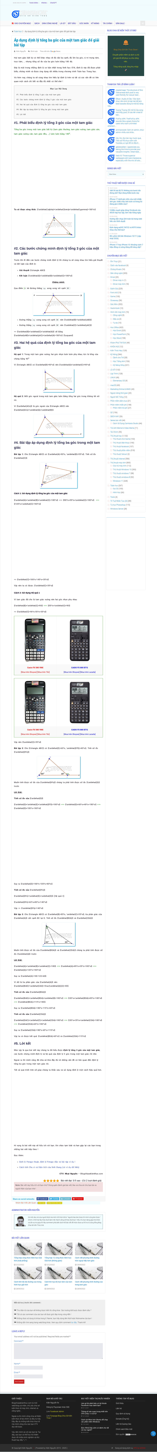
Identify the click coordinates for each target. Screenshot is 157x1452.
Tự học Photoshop (117, 505)
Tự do (115, 323)
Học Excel (117, 330)
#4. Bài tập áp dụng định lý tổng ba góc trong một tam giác (42, 109)
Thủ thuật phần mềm (121, 450)
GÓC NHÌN (84, 23)
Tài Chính (114, 432)
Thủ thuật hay (116, 436)
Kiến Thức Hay (116, 350)
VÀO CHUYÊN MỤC (22, 23)
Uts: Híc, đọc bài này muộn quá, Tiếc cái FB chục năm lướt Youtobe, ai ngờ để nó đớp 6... (128, 140)
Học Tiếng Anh (119, 361)
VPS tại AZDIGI (139, 1448)
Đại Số (115, 489)
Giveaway (114, 300)
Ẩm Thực (114, 261)
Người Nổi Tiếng (116, 397)
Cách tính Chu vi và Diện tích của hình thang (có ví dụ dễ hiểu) (49, 1167)
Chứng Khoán (115, 269)
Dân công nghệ (116, 273)
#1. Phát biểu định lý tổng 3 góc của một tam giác (38, 95)
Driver (112, 277)
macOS (113, 385)
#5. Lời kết (21, 114)
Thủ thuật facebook (121, 446)
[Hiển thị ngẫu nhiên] (142, 23)
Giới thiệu (120, 1403)
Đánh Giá (114, 289)
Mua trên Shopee (28, 672)
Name (17, 1364)
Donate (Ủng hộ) (122, 1419)
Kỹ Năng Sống (118, 365)
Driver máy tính (119, 284)
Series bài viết (115, 420)
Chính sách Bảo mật (124, 1429)
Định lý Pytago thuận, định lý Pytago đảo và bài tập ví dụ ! (47, 1162)
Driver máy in (118, 280)
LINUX (112, 377)
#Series (44, 3)
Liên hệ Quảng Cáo (123, 1424)
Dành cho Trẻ (118, 357)
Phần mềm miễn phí (118, 405)
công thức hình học (54, 1203)
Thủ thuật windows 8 (121, 477)
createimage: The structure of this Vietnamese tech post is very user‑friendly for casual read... (129, 92)
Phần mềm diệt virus (118, 401)
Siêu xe (116, 319)
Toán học (18, 31)
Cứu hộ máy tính (119, 466)
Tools (112, 497)
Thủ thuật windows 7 (121, 473)
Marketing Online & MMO (120, 389)
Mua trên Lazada (88, 672)
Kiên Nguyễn (21, 51)
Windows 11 (118, 481)
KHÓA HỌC (114, 347)
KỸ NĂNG (95, 23)
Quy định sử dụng (123, 1414)
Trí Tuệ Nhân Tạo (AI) (119, 501)
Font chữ (113, 292)
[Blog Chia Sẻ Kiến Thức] (29, 14)
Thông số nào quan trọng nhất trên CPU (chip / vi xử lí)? (94, 1412)
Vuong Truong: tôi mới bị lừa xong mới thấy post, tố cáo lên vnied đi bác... (129, 112)
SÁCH (37, 23)
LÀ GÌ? (63, 23)
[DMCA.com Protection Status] (131, 1434)
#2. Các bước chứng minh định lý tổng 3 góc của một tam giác (43, 100)
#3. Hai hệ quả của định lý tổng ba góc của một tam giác (41, 105)
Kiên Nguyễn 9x (52, 1403)
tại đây (74, 1322)
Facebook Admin (57, 1411)
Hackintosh (115, 308)
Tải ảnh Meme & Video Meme (122, 428)
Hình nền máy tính (117, 312)
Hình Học (116, 492)
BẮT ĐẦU (72, 23)
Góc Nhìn (114, 304)
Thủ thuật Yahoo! (120, 454)
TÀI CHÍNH (107, 23)
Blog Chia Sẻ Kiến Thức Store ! (126, 50)
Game (112, 296)
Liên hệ (119, 1408)
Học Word (117, 338)
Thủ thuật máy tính (118, 463)
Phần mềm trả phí (120, 408)
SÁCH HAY (114, 416)
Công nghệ (117, 315)
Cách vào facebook (118, 265)
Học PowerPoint (119, 334)
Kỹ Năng (113, 354)
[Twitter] (112, 1448)
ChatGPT (53, 3)
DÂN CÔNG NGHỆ (49, 23)
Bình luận (34, 51)
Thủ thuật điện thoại (121, 443)
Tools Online (33, 3)
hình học (42, 1203)
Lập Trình (114, 374)
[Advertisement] (58, 154)
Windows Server (116, 509)
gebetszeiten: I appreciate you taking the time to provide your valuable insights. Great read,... (128, 149)
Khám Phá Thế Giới (118, 343)
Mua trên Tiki (43, 672)
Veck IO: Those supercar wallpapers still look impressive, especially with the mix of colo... (128, 158)
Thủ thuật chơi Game (121, 439)
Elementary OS (119, 381)
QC (111, 412)
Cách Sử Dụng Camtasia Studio (125, 423)
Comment (18, 1341)
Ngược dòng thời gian (119, 393)
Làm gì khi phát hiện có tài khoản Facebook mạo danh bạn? (94, 1404)
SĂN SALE (120, 23)
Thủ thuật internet (117, 459)
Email (17, 1372)
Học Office (114, 327)
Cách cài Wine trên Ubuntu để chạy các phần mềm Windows (94, 1421)
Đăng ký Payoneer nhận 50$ (57, 1407)
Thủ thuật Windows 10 (122, 469)
